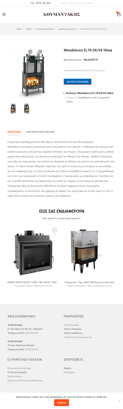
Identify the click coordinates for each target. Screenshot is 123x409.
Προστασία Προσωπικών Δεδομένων (25, 380)
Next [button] (56, 73)
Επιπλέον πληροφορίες (40, 132)
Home (18, 29)
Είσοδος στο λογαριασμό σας (78, 337)
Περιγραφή (14, 132)
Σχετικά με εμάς (71, 325)
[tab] (14, 132)
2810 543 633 (31, 349)
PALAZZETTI (91, 59)
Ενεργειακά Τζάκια (45, 29)
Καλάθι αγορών (15, 376)
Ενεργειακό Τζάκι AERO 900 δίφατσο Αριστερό (89, 282)
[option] (33, 73)
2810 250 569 (31, 333)
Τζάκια (29, 29)
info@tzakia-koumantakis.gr (76, 2)
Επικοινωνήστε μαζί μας (19, 368)
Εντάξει (61, 403)
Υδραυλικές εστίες (43, 286)
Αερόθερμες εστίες (67, 29)
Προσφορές (69, 372)
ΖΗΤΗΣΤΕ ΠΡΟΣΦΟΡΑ (77, 82)
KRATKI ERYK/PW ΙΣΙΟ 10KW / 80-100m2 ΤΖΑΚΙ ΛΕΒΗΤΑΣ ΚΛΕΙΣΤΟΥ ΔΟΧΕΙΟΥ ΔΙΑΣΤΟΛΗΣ (55, 282)
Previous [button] (10, 73)
